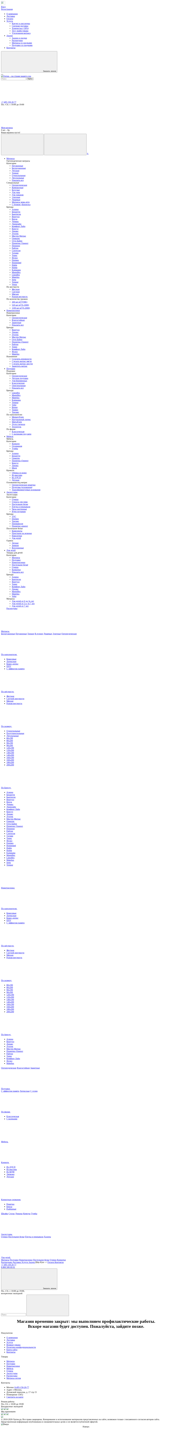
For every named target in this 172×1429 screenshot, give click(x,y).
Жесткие (16, 289)
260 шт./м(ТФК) (19, 302)
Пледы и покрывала (21, 507)
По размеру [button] (6, 726)
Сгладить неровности (22, 359)
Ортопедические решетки (23, 485)
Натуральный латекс (21, 419)
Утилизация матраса (21, 33)
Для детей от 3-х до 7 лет (23, 603)
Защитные (16, 322)
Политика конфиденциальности (21, 1347)
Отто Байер (17, 241)
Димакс (15, 221)
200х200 (10, 765)
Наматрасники (18, 562)
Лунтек (15, 233)
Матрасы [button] (5, 631)
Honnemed (16, 263)
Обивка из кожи (19, 473)
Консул (15, 229)
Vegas (14, 284)
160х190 (10, 757)
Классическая (18, 431)
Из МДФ (10, 1172)
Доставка (10, 16)
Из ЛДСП (16, 477)
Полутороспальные (15, 733)
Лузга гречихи (18, 424)
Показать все (18, 180)
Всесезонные (18, 548)
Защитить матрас (19, 366)
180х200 (10, 762)
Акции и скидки (19, 38)
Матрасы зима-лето (21, 202)
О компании (12, 14)
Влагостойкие (18, 320)
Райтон (15, 248)
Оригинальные (19, 385)
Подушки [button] (5, 1089)
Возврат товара (13, 1345)
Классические (18, 383)
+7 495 (8, 1265)
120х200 (10, 750)
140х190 (10, 753)
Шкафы (4, 1213)
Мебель (9, 1368)
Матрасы (16, 557)
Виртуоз (15, 216)
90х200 (9, 745)
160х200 (10, 760)
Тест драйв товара (20, 31)
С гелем (33, 1091)
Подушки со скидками (22, 45)
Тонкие (15, 173)
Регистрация (7, 9)
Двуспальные (18, 178)
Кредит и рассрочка (21, 23)
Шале (14, 468)
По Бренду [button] (6, 788)
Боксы (9, 1206)
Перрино (16, 246)
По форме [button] (6, 1112)
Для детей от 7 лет (20, 606)
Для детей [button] (6, 1257)
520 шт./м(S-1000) (20, 305)
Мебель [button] (4, 1142)
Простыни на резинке (22, 533)
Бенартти (16, 212)
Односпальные (19, 175)
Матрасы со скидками (22, 43)
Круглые (16, 190)
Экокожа (10, 1174)
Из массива (17, 475)
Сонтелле (16, 250)
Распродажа (17, 40)
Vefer (14, 405)
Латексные (11, 661)
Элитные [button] (57, 634)
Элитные (16, 197)
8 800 (8, 1267)
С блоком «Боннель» (21, 204)
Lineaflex (16, 275)
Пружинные (17, 166)
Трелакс (15, 412)
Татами (15, 253)
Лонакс (15, 231)
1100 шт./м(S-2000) (21, 308)
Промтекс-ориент (20, 526)
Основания (17, 446)
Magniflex (16, 272)
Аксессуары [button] (7, 1234)
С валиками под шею (21, 434)
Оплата (9, 18)
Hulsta (14, 267)
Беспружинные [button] (8, 634)
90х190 (9, 743)
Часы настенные (19, 509)
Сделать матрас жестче (22, 364)
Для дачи (16, 192)
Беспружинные (19, 168)
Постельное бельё (20, 565)
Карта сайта (11, 1350)
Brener (15, 407)
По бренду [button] (6, 1034)
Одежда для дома (20, 502)
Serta (14, 279)
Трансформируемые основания (26, 490)
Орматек (16, 238)
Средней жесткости (15, 698)
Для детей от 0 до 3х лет (23, 601)
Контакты (10, 48)
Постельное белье (20, 504)
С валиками (11, 1119)
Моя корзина (7, 128)
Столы (12, 1213)
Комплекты (17, 531)
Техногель (16, 427)
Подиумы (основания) (22, 487)
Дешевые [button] (48, 634)
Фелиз (15, 258)
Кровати (16, 444)
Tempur (15, 282)
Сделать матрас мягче (22, 361)
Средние (16, 292)
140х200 (10, 755)
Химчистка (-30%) (20, 28)
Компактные (17, 187)
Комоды (27, 1213)
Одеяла (15, 499)
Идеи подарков (19, 511)
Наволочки (17, 536)
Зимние (15, 545)
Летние (15, 543)
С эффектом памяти (15, 669)
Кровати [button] (5, 1162)
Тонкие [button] (30, 634)
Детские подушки (20, 378)
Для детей (16, 538)
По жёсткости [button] (7, 691)
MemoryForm (18, 417)
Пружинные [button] (21, 634)
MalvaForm (17, 422)
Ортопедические (19, 185)
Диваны (19, 1213)
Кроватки (16, 570)
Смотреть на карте (14, 1397)
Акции (9, 35)
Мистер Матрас (19, 236)
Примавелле (17, 523)
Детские (15, 170)
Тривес (15, 410)
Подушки (16, 560)
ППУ (8, 666)
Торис (14, 255)
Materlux (15, 277)
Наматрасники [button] (8, 888)
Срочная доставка (20, 26)
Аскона (15, 209)
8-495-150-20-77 (22, 1387)
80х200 (9, 740)
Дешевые (16, 200)
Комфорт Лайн (18, 226)
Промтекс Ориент (20, 243)
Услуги (9, 21)
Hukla (14, 265)
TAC (14, 516)
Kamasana (16, 270)
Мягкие (15, 294)
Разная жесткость (20, 296)
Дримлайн (16, 224)
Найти (30, 79)
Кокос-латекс (12, 664)
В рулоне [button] (39, 634)
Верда (14, 219)
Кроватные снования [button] (11, 1199)
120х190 (10, 748)
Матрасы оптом (13, 1378)
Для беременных (19, 381)
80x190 (9, 738)
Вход (3, 7)
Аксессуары (11, 1373)
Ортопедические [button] (69, 634)
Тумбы (15, 448)
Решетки (10, 1204)
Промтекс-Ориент (20, 342)
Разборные (11, 1209)
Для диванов (18, 195)
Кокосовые (11, 659)
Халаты (47, 1237)
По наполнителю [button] (9, 654)
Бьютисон (16, 214)
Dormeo (15, 260)
